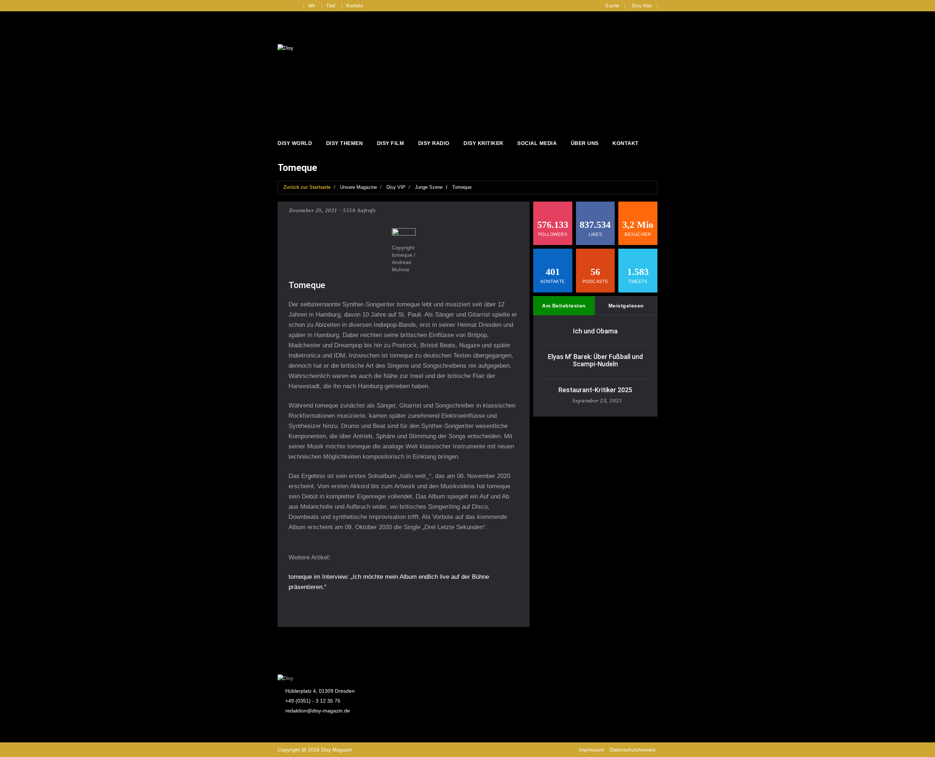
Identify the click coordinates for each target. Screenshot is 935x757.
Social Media (537, 143)
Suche (612, 5)
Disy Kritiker (483, 143)
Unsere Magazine (358, 187)
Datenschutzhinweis (633, 750)
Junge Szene (429, 187)
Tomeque (462, 187)
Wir (312, 5)
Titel (331, 5)
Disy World (295, 143)
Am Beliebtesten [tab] (564, 306)
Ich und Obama (595, 331)
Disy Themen (344, 143)
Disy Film (390, 143)
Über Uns (585, 143)
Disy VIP (395, 187)
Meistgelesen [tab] (626, 306)
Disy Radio (434, 143)
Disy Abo (642, 5)
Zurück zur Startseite (307, 187)
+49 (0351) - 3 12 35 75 (312, 701)
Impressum (591, 750)
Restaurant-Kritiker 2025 (595, 390)
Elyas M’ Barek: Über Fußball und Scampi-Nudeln (595, 360)
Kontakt (354, 5)
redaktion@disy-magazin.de (317, 711)
